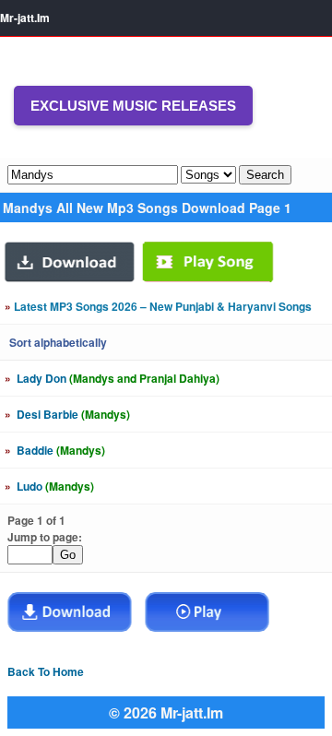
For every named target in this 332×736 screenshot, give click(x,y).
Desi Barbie (67, 414)
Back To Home (45, 671)
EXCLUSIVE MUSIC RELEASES (133, 105)
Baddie (55, 450)
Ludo (49, 486)
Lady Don (112, 378)
